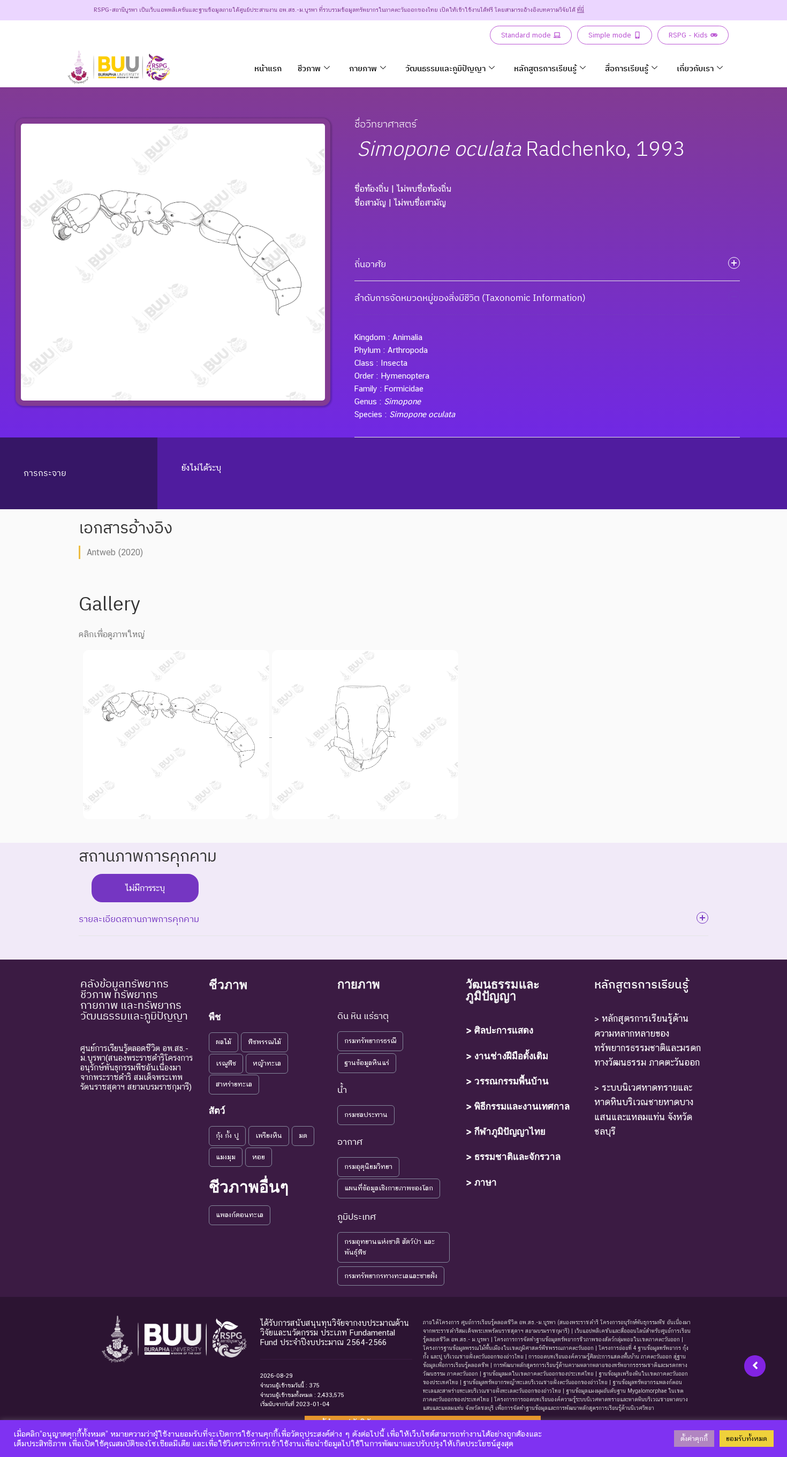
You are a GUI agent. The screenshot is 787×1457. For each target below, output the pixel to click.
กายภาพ (363, 68)
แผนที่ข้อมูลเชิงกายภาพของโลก (388, 1188)
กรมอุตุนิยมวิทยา (368, 1166)
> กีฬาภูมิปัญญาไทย (506, 1131)
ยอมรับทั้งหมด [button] (746, 1439)
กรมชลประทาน (366, 1115)
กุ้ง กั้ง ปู (227, 1135)
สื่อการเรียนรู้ (626, 68)
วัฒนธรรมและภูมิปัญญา (445, 68)
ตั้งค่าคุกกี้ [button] (694, 1439)
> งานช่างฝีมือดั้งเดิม (507, 1056)
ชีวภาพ (309, 68)
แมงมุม (226, 1157)
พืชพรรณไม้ (264, 1042)
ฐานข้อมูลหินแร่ (366, 1063)
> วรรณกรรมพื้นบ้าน (507, 1081)
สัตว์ (217, 1110)
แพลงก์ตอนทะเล (239, 1215)
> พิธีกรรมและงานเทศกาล (518, 1106)
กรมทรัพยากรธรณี (370, 1041)
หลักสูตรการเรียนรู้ (545, 68)
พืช (215, 1016)
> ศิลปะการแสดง (499, 1030)
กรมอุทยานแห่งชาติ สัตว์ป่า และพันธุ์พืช (389, 1247)
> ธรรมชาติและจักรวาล (513, 1156)
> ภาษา (481, 1182)
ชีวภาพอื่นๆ (249, 1186)
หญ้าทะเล (267, 1063)
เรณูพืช (226, 1063)
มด (303, 1135)
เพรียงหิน (268, 1135)
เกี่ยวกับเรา (695, 68)
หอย (258, 1157)
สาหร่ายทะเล (234, 1084)
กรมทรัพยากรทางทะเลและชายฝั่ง (390, 1276)
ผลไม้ (223, 1042)
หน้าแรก (268, 68)
